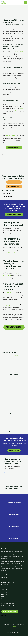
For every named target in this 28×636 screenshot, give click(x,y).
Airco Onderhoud (5, 586)
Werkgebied (4, 594)
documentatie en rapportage (16, 249)
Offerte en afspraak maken (9, 611)
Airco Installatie (5, 587)
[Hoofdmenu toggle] (25, 2)
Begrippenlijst (4, 592)
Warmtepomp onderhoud (7, 582)
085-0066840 (4, 607)
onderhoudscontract (15, 70)
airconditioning (7, 29)
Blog (2, 596)
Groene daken (14, 413)
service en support (11, 292)
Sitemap (14, 626)
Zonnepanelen (14, 374)
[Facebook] (2, 616)
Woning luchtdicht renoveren (14, 431)
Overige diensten (7, 196)
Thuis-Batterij (4, 589)
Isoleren (14, 394)
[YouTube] (5, 616)
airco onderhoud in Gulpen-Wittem (11, 252)
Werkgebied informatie (9, 193)
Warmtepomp (4, 580)
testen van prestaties (10, 135)
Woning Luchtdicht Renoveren (8, 591)
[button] (14, 194)
